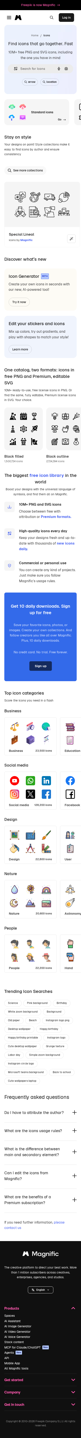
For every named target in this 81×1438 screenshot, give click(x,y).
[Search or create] (51, 17)
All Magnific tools (16, 1368)
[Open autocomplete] (14, 68)
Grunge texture (55, 1046)
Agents (12, 1353)
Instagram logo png (57, 1020)
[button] (40, 1289)
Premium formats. (56, 516)
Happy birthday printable (23, 1037)
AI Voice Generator (17, 1337)
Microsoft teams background (26, 1072)
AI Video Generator (17, 1332)
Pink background (37, 1003)
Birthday (62, 1003)
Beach (33, 1020)
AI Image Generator (17, 1326)
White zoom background (23, 1011)
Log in (66, 17)
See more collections (28, 170)
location (51, 82)
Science (13, 1003)
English (40, 1290)
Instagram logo (56, 1037)
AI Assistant (12, 1321)
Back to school (62, 1072)
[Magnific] (40, 1254)
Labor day (14, 1055)
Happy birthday (49, 1029)
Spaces (9, 1316)
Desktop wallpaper (19, 1029)
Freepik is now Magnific (38, 5)
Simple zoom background (44, 1055)
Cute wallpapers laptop (22, 1081)
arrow (31, 82)
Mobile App (12, 1363)
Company (12, 1392)
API (6, 1358)
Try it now (19, 302)
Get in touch (14, 1404)
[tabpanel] (40, 735)
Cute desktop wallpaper (22, 1046)
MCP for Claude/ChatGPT (26, 1347)
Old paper (14, 1020)
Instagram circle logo (21, 1063)
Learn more (20, 349)
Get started (13, 1379)
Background (54, 1011)
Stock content (14, 1342)
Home (34, 35)
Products (11, 1308)
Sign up (40, 666)
